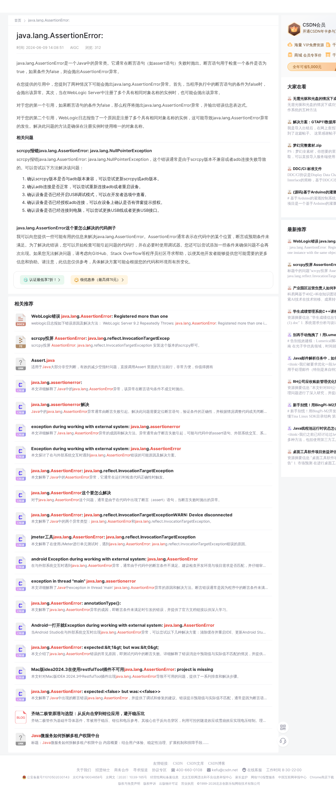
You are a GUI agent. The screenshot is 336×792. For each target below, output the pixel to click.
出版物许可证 (168, 783)
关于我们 (83, 770)
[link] (17, 20)
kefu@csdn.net (225, 770)
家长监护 (241, 777)
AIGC (74, 47)
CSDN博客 (216, 763)
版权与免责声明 (129, 783)
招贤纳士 (102, 770)
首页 (17, 20)
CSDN (178, 763)
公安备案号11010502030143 (48, 777)
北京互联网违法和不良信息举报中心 (207, 777)
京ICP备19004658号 (88, 777)
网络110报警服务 (263, 777)
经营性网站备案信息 (164, 777)
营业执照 (187, 783)
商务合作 (121, 770)
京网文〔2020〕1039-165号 (126, 777)
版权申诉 (149, 783)
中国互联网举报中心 (292, 777)
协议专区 (159, 770)
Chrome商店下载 (322, 777)
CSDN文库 (195, 763)
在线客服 (254, 770)
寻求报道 (140, 770)
